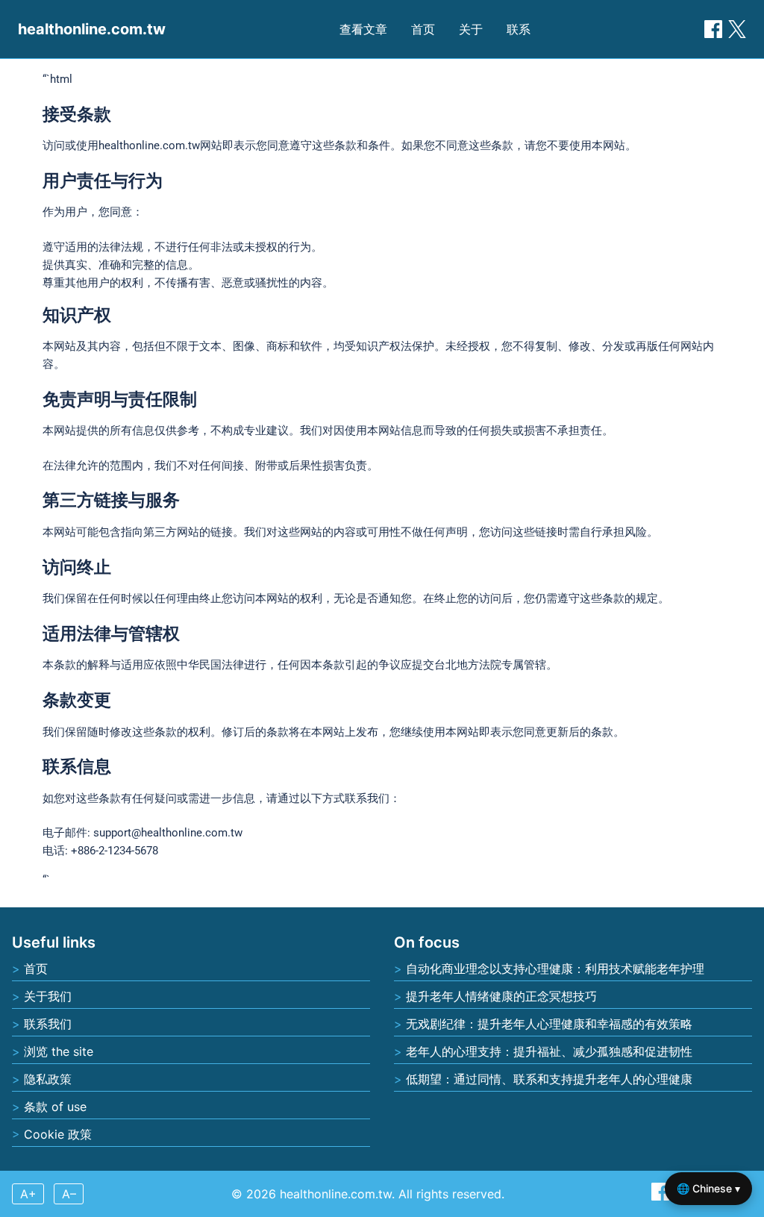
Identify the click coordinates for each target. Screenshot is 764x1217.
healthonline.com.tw (92, 29)
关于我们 (48, 996)
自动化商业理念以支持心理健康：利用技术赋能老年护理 (555, 968)
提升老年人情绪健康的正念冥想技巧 (501, 996)
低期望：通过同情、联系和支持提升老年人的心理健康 (549, 1078)
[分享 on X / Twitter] (737, 29)
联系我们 (48, 1023)
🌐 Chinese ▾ (708, 1188)
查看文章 (363, 29)
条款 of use (55, 1106)
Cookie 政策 (58, 1134)
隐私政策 (48, 1078)
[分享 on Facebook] (713, 29)
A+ (28, 1193)
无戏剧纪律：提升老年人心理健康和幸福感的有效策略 (549, 1023)
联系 (518, 29)
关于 (471, 29)
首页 (423, 29)
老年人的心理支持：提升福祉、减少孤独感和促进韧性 (549, 1051)
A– (69, 1193)
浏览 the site (58, 1051)
